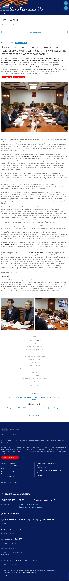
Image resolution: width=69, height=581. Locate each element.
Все (34, 337)
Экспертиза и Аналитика (8, 476)
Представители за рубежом (30, 507)
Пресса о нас (34, 362)
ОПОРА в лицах (34, 359)
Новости (8, 25)
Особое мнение (34, 366)
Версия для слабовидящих (11, 13)
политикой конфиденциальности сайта (25, 572)
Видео (34, 372)
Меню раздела (35, 32)
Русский (4, 429)
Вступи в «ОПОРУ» (10, 457)
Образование (41, 473)
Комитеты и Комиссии (8, 471)
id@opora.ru (6, 504)
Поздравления (34, 375)
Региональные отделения (29, 504)
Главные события (18, 25)
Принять (8, 576)
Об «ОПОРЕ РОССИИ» (8, 463)
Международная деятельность (34, 356)
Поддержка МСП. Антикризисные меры (34, 378)
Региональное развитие (34, 350)
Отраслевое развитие (34, 353)
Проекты (39, 475)
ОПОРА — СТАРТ (34, 385)
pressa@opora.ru (6, 554)
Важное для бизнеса (34, 346)
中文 (17, 429)
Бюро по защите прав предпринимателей (34, 369)
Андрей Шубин (7, 77)
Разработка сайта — (9, 482)
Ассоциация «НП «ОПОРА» (9, 466)
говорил (48, 265)
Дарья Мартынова (19, 77)
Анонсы (34, 343)
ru (66, 8)
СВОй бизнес (34, 382)
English (12, 429)
